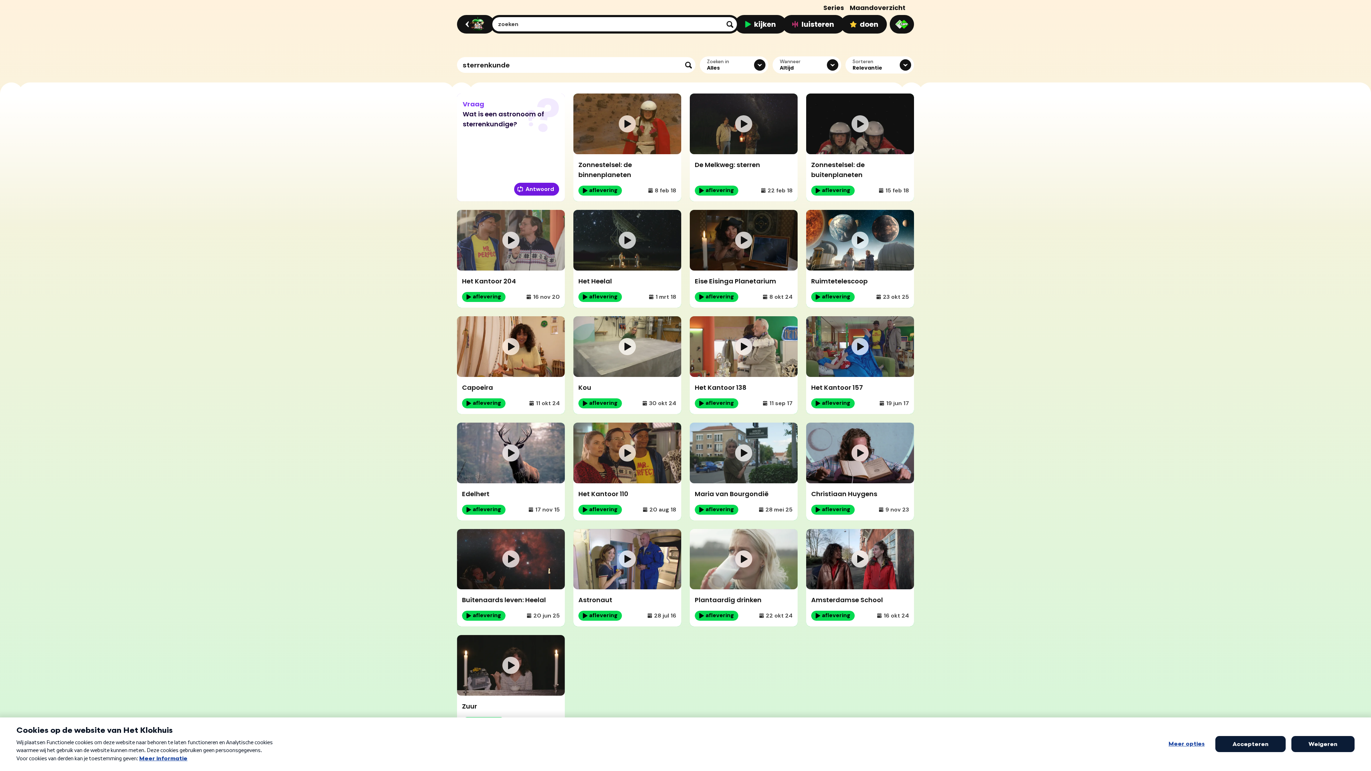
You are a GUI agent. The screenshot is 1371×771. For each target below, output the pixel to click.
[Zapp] (902, 24)
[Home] (474, 24)
